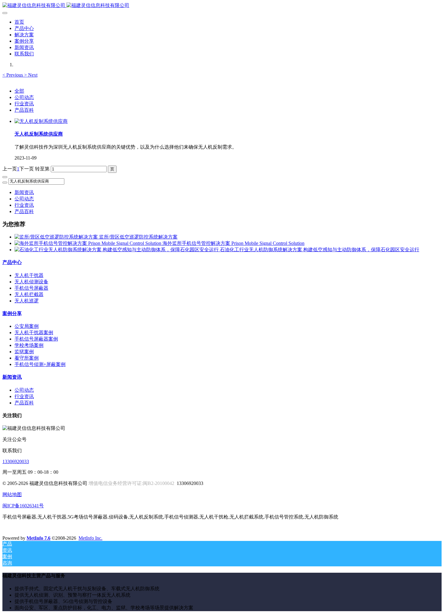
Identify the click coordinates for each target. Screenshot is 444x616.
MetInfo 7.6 (38, 538)
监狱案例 (24, 351)
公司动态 (24, 97)
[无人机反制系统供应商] (41, 121)
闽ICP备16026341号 (23, 505)
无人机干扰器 (28, 275)
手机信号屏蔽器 (31, 288)
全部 (19, 91)
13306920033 (15, 461)
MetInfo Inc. (90, 538)
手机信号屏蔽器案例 (36, 338)
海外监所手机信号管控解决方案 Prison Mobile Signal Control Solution (233, 243)
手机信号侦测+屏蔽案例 (40, 364)
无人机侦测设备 (31, 281)
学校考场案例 (28, 345)
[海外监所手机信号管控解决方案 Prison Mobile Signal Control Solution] (88, 243)
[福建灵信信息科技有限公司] (222, 5)
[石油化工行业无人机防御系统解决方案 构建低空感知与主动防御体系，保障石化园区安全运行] (117, 249)
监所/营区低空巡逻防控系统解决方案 (138, 236)
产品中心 (12, 262)
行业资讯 (24, 103)
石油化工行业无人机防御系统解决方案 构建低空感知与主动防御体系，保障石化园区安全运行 (319, 249)
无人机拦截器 (28, 294)
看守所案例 (26, 358)
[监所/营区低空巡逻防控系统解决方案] (56, 236)
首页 (19, 22)
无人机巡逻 (26, 300)
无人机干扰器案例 (33, 332)
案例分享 (12, 313)
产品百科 (24, 110)
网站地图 (12, 494)
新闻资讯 (24, 192)
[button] (13, 74)
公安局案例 (26, 326)
